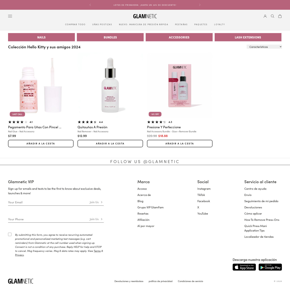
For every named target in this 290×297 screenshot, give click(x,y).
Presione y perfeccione (164, 127)
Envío (248, 195)
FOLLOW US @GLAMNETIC (145, 161)
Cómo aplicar (253, 213)
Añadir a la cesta (41, 143)
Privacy (19, 255)
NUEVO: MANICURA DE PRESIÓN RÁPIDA (143, 24)
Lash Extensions (248, 37)
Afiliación (143, 220)
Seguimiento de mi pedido (261, 201)
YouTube (202, 213)
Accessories (179, 37)
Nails (41, 37)
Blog (140, 201)
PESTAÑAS (181, 24)
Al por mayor (145, 226)
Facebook (203, 201)
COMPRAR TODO (75, 24)
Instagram (204, 189)
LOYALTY (219, 24)
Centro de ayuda (255, 189)
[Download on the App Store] (244, 267)
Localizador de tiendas (259, 237)
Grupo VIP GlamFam (150, 207)
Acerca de (144, 195)
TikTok (201, 195)
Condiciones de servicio (190, 281)
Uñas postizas (102, 24)
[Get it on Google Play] (270, 267)
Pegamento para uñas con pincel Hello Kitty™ (35, 127)
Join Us (94, 202)
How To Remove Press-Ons (261, 220)
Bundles (110, 37)
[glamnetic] (58, 281)
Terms (97, 251)
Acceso (142, 189)
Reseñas (142, 213)
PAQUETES (200, 24)
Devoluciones (253, 207)
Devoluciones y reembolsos (128, 281)
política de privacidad (161, 281)
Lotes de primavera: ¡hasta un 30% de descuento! (145, 5)
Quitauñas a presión (92, 127)
